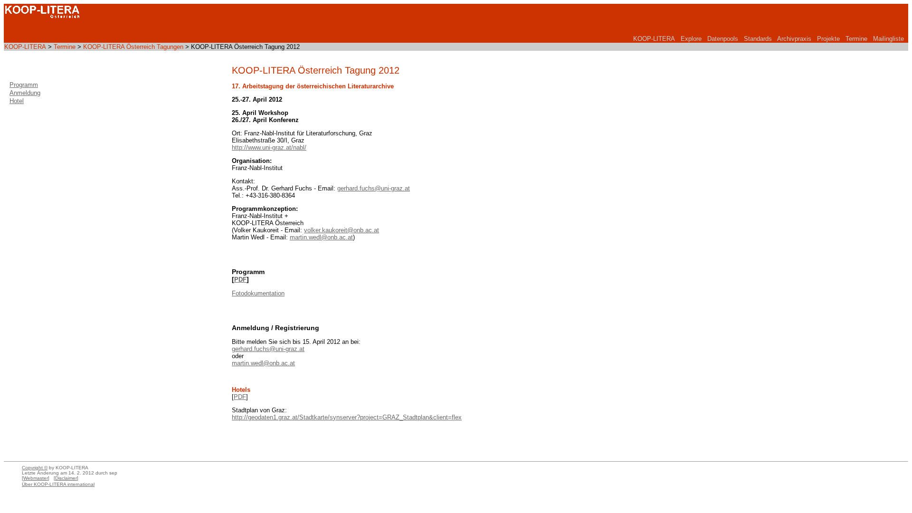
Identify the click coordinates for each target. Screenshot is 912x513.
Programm (24, 84)
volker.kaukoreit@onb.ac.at (341, 230)
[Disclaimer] (66, 478)
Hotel (17, 100)
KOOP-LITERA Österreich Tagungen (133, 46)
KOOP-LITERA (654, 38)
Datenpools (722, 38)
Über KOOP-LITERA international (58, 484)
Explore (691, 38)
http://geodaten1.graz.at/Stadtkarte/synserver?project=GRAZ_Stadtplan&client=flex (347, 417)
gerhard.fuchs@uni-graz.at (373, 188)
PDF (240, 279)
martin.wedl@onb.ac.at (321, 237)
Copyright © (35, 467)
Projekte (828, 38)
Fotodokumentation (258, 293)
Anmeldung (25, 92)
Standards (758, 38)
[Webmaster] (35, 478)
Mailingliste (888, 38)
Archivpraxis (794, 38)
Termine (856, 38)
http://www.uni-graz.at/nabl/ (269, 147)
